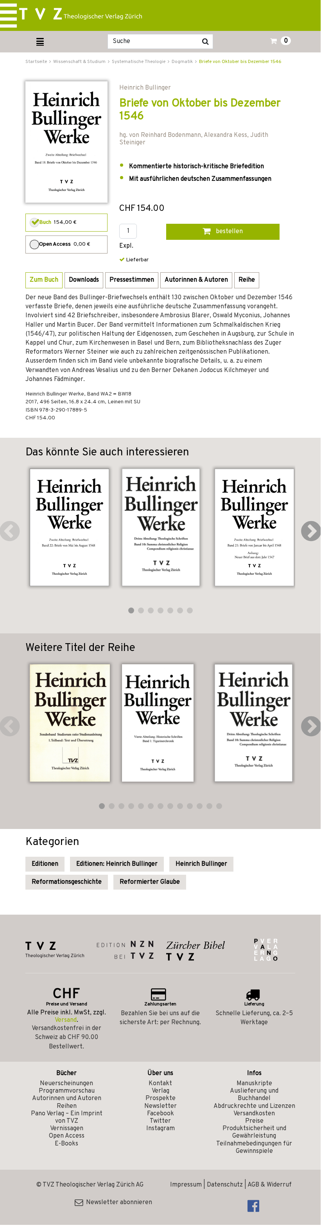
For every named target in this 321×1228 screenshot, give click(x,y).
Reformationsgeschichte (67, 882)
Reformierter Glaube (150, 882)
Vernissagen (66, 1129)
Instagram (160, 1129)
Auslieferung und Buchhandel (254, 1094)
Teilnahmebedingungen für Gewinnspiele (254, 1147)
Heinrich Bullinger (201, 864)
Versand (66, 1020)
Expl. (126, 246)
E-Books (66, 1144)
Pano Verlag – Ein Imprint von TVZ (66, 1117)
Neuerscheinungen (66, 1084)
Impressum (186, 1185)
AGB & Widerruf (269, 1185)
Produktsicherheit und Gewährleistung (254, 1132)
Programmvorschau (67, 1091)
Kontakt (160, 1084)
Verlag (160, 1091)
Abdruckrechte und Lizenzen (254, 1106)
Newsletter (160, 1106)
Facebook (160, 1114)
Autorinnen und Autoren (66, 1098)
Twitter (160, 1121)
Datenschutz (225, 1185)
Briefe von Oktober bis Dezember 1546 (240, 62)
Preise (254, 1121)
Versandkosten (254, 1114)
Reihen (67, 1106)
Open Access (66, 1136)
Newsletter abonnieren (117, 1202)
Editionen (45, 864)
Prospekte (160, 1098)
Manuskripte (254, 1084)
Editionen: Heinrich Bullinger (117, 864)
